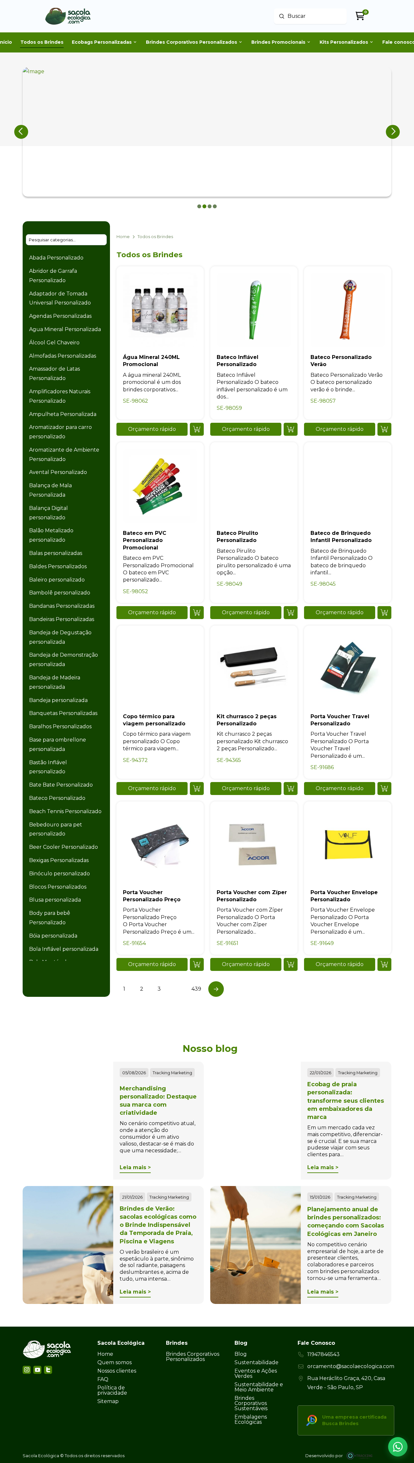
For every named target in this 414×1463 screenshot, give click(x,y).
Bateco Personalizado (57, 798)
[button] (152, 429)
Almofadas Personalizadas (62, 356)
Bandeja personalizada (58, 700)
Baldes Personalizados (58, 566)
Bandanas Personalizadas (61, 606)
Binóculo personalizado (59, 873)
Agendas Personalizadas (60, 316)
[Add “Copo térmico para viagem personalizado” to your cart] (197, 788)
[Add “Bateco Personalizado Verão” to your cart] (384, 429)
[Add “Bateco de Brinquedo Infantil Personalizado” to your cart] (384, 612)
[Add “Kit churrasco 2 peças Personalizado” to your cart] (291, 788)
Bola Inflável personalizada (63, 949)
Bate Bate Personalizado (61, 785)
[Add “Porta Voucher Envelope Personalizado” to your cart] (384, 964)
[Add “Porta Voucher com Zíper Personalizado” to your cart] (291, 964)
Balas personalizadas (55, 553)
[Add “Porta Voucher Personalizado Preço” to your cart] (197, 964)
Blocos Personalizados (57, 887)
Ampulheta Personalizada (62, 414)
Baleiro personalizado (57, 580)
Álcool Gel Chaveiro (54, 343)
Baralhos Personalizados (60, 726)
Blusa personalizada (55, 900)
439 (196, 989)
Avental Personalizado (58, 472)
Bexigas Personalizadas (59, 860)
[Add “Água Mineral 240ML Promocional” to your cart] (197, 429)
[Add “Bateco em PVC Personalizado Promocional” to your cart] (197, 612)
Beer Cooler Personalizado (63, 847)
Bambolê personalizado (59, 593)
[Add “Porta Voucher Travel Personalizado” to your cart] (384, 788)
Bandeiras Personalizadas (61, 619)
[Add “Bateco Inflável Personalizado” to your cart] (291, 429)
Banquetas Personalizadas (63, 713)
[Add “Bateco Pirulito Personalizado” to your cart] (291, 612)
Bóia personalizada (53, 936)
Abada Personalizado (56, 258)
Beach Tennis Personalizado (65, 811)
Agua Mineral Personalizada (65, 329)
